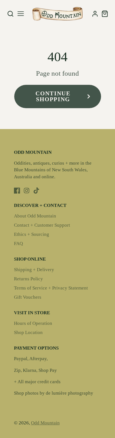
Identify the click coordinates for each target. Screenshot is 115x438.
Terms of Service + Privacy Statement (51, 288)
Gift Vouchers (27, 297)
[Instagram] (26, 190)
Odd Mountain (45, 422)
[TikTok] (36, 190)
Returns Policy (28, 278)
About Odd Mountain (35, 216)
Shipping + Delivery (34, 269)
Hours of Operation (33, 323)
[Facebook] (17, 190)
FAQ (18, 243)
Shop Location (28, 332)
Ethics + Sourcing (31, 234)
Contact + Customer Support (42, 225)
